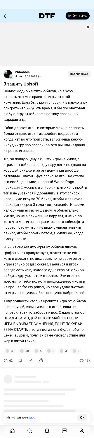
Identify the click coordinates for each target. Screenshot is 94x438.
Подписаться (79, 74)
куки (31, 417)
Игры (18, 76)
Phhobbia (22, 72)
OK (82, 418)
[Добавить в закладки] (20, 361)
